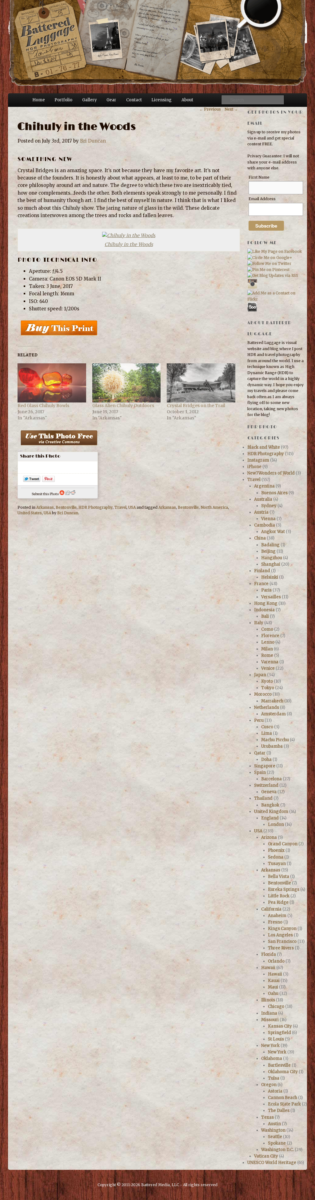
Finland (262, 570)
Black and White (263, 447)
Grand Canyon (282, 843)
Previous (210, 109)
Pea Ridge (278, 902)
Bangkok (270, 805)
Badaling (270, 544)
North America (214, 507)
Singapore (264, 766)
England (270, 818)
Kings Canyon (282, 928)
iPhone (254, 466)
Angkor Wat (273, 531)
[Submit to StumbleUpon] (61, 494)
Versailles (271, 597)
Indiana (269, 1013)
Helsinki (269, 577)
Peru (259, 720)
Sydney (269, 505)
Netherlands (266, 707)
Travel (120, 507)
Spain (260, 772)
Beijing (268, 551)
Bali (265, 616)
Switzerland (266, 785)
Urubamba (272, 746)
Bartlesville (279, 1065)
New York (270, 1045)
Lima (266, 733)
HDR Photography (95, 507)
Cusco (267, 726)
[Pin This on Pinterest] (48, 480)
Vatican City (266, 1156)
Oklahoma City (283, 1071)
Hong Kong (265, 603)
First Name (259, 177)
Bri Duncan (93, 141)
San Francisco (282, 941)
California (271, 909)
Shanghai (270, 564)
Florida (268, 954)
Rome (267, 655)
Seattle (275, 1136)
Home (38, 100)
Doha (266, 759)
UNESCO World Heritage (271, 1162)
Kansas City (280, 1026)
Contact (134, 100)
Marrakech (272, 701)
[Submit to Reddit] (72, 494)
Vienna (268, 518)
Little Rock (278, 896)
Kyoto (267, 681)
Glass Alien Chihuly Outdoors (123, 405)
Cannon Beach (282, 1097)
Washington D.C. (277, 1149)
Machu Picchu (275, 739)
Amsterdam (273, 714)
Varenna (269, 662)
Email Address (262, 198)
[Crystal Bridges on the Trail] (201, 382)
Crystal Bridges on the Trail (196, 405)
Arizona (269, 837)
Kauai (274, 980)
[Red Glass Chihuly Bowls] (52, 382)
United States (30, 513)
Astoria (275, 1091)
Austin (274, 1123)
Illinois (268, 1000)
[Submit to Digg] (67, 494)
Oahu (273, 993)
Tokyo (267, 687)
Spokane (277, 1143)
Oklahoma (271, 1058)
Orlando (276, 961)
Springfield (279, 1032)
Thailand (263, 798)
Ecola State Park (284, 1104)
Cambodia (264, 525)
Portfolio (63, 100)
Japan (260, 674)
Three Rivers (281, 948)
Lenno (267, 642)
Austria (261, 512)
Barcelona (271, 779)
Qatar (259, 753)
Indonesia (264, 609)
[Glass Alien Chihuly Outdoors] (126, 382)
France (261, 583)
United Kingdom (271, 811)
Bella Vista (278, 876)
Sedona (275, 857)
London (276, 824)
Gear (111, 100)
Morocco (263, 694)
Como (267, 629)
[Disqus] (128, 608)
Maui (273, 987)
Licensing (161, 100)
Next (231, 109)
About (187, 100)
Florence (270, 635)
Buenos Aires (274, 492)
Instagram (258, 460)
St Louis (276, 1039)
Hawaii (268, 967)
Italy (258, 622)
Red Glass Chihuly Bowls (43, 405)
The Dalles (278, 1110)
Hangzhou (271, 557)
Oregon (269, 1084)
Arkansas (45, 507)
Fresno (275, 922)
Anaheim (277, 915)
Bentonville (66, 507)
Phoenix (276, 850)
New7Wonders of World (271, 473)
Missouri (270, 1019)
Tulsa (273, 1078)
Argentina (264, 486)
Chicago (276, 1006)
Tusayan (277, 863)
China (260, 538)
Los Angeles (280, 935)
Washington (273, 1130)
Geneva (269, 791)
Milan (267, 649)
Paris (266, 590)
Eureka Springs (283, 889)
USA (132, 507)
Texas (267, 1117)
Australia (263, 499)
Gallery (89, 100)
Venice (268, 668)
